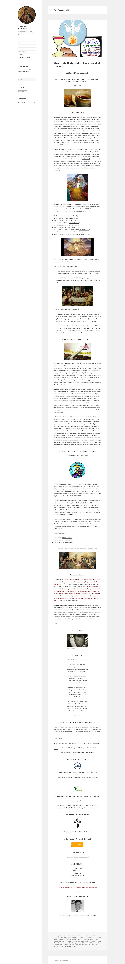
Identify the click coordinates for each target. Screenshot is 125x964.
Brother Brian (67, 936)
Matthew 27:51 (68, 540)
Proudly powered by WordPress (61, 960)
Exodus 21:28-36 (74, 225)
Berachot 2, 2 (57, 170)
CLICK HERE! (26, 71)
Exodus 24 (64, 161)
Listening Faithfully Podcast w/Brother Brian (77, 796)
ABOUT (20, 55)
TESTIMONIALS (22, 52)
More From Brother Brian (24, 49)
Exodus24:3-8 (76, 941)
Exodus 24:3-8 (94, 321)
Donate (79, 844)
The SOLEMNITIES (78, 936)
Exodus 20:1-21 (72, 216)
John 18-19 (81, 333)
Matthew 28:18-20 (68, 542)
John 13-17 (91, 941)
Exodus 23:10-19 (86, 234)
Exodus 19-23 (86, 158)
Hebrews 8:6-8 (84, 941)
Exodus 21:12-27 (74, 222)
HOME (19, 43)
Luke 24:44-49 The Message (69, 943)
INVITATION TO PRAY (24, 57)
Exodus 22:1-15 (75, 227)
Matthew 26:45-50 (67, 537)
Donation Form (21, 46)
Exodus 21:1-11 (72, 220)
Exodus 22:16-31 (84, 229)
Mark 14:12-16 (67, 382)
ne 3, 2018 (78, 85)
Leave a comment (71, 946)
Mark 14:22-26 (69, 496)
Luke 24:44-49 (63, 600)
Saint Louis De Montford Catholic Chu (76, 857)
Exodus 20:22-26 (74, 218)
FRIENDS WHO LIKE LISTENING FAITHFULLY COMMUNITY (77, 773)
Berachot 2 (90, 936)
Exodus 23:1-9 (78, 232)
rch (88, 857)
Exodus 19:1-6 (93, 273)
